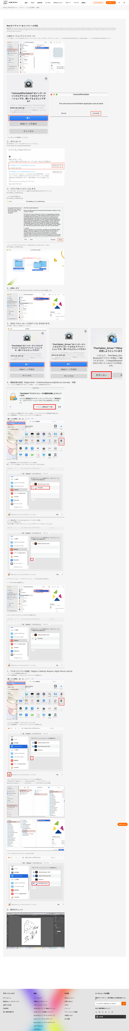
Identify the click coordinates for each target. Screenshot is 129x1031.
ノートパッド (38, 998)
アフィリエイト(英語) (71, 1012)
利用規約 (5, 1008)
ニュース (67, 1008)
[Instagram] (99, 1012)
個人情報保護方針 (8, 1012)
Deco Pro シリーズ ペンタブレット (44, 1015)
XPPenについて (69, 998)
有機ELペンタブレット (40, 1001)
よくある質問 (30, 7)
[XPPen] (10, 2)
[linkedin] (106, 1012)
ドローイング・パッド (40, 1005)
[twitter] (96, 1012)
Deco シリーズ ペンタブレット (43, 1019)
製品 (26, 3)
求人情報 (67, 1019)
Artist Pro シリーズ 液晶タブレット (44, 1008)
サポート (22, 7)
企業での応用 (7, 1005)
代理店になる (68, 1015)
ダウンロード (7, 998)
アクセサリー (38, 1029)
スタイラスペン (38, 1026)
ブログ (66, 1005)
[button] (119, 2)
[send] (123, 1003)
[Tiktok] (112, 1012)
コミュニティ (99, 3)
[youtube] (109, 1012)
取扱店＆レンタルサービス (11, 1001)
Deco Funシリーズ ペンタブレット (44, 1022)
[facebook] (103, 1012)
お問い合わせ (68, 1001)
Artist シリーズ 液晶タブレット (43, 1012)
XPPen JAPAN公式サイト (10, 7)
